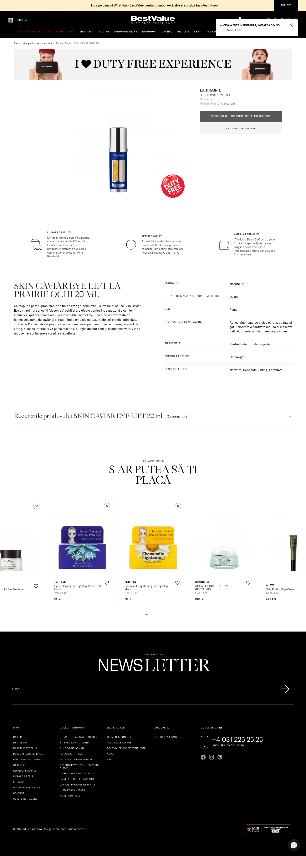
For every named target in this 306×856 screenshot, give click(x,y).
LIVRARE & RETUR (23, 776)
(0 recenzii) (227, 103)
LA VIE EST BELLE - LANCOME (77, 779)
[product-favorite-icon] (36, 586)
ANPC (110, 753)
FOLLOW (286, 5)
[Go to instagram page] (211, 757)
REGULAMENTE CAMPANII (28, 759)
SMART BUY (87, 31)
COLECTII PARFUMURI (166, 737)
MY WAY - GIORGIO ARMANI (76, 759)
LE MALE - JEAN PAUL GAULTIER (78, 737)
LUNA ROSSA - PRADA (72, 790)
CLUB (22, 20)
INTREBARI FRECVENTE (26, 787)
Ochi (67, 43)
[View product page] (82, 543)
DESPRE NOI (20, 742)
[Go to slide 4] (156, 613)
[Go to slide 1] (146, 613)
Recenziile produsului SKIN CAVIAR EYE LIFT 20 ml (100, 416)
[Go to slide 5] (159, 613)
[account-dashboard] (282, 20)
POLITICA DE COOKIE (119, 742)
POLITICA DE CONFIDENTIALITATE (126, 748)
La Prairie (210, 90)
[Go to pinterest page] (219, 757)
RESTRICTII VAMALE (24, 770)
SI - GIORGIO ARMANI (72, 748)
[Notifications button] (275, 20)
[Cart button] (295, 20)
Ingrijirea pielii (44, 43)
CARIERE (18, 737)
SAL (109, 759)
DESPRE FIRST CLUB (25, 748)
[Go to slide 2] (149, 613)
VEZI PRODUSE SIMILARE (241, 128)
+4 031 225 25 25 (237, 739)
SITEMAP (18, 781)
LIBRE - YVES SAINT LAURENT (77, 773)
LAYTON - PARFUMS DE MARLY (77, 784)
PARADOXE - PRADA (71, 753)
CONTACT (18, 793)
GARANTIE (19, 765)
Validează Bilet (252, 20)
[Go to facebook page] (203, 757)
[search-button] (268, 20)
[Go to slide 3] (153, 613)
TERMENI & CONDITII (119, 737)
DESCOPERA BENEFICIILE (28, 753)
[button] (36, 506)
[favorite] (288, 20)
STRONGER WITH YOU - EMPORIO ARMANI (79, 766)
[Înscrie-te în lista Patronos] (285, 689)
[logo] (153, 20)
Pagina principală (23, 43)
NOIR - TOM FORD (70, 795)
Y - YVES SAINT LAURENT (74, 742)
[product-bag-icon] (36, 596)
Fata (58, 43)
